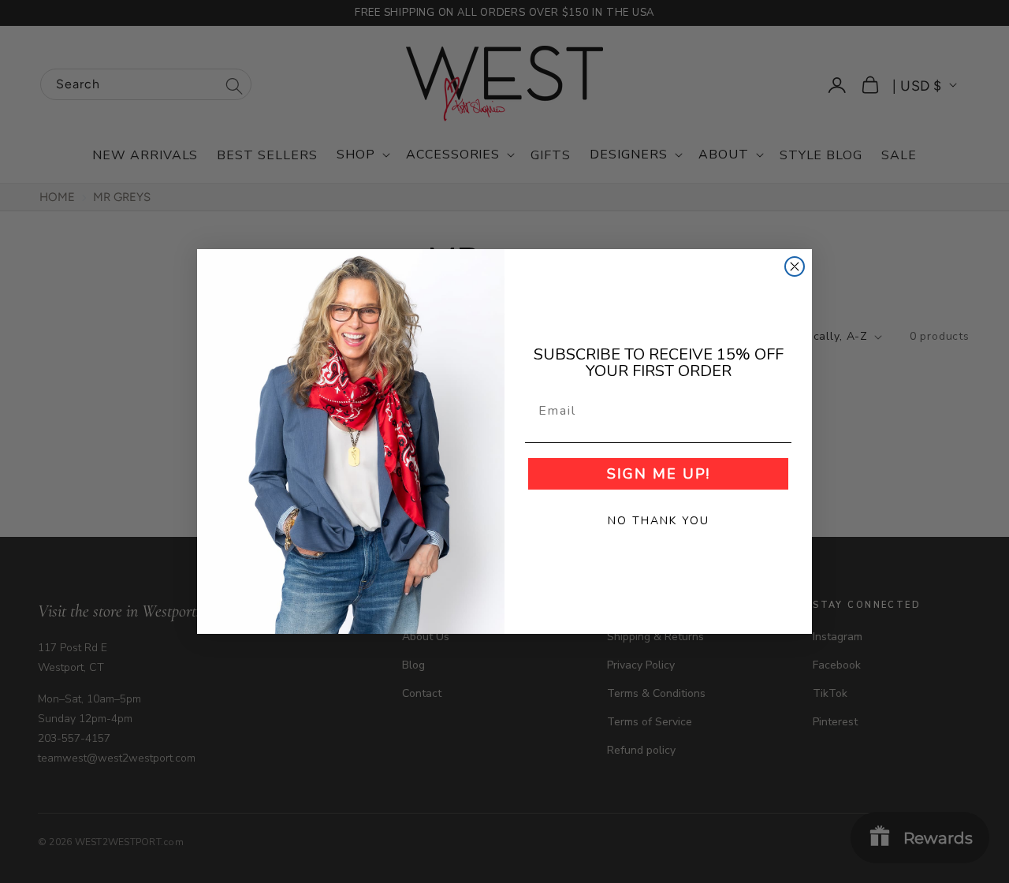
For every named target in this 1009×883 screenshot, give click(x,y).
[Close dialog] (794, 266)
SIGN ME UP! (658, 473)
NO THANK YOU (658, 520)
